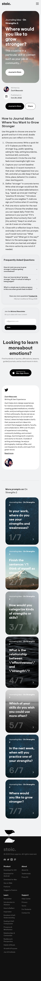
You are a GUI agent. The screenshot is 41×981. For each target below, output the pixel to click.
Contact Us (33, 296)
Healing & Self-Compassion (9, 923)
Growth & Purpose (10, 948)
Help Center (26, 899)
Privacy (24, 902)
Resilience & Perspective (8, 940)
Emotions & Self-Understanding (10, 917)
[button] (37, 3)
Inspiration (8, 912)
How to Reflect (9, 908)
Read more (9, 453)
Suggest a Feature (10, 890)
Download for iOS (10, 870)
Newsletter (8, 899)
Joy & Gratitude (9, 952)
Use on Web (8, 883)
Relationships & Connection (9, 934)
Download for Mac (10, 880)
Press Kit (25, 877)
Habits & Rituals (9, 945)
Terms (24, 906)
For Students (26, 909)
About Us (25, 870)
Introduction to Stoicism (9, 904)
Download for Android (9, 875)
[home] (6, 3)
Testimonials (26, 874)
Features (7, 887)
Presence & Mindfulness (8, 929)
